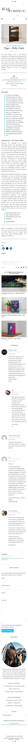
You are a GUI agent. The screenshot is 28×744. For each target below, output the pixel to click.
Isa (3, 267)
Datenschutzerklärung (9, 738)
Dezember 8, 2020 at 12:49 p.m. (14, 512)
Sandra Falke (12, 350)
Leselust (17, 723)
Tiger (15, 264)
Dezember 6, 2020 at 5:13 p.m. (14, 459)
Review (18, 262)
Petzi (9, 724)
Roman (10, 264)
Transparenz (16, 739)
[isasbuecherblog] (14, 10)
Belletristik (10, 45)
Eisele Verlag (5, 262)
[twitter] (15, 1)
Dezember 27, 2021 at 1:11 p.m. (7, 556)
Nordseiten (5, 724)
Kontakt (22, 738)
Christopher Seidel (14, 435)
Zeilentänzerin (12, 511)
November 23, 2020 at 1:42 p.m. (18, 392)
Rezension (18, 45)
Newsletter (10, 739)
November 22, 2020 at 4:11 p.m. (14, 351)
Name (3, 578)
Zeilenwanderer (23, 724)
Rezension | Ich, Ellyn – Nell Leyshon (11, 338)
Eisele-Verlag (18, 81)
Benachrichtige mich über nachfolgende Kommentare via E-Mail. (11, 626)
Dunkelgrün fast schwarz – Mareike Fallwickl (13, 293)
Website (3, 593)
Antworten (11, 354)
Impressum (16, 738)
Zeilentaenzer (14, 724)
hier (20, 678)
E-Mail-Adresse (5, 585)
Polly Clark (12, 262)
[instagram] (12, 1)
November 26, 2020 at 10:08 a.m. (15, 437)
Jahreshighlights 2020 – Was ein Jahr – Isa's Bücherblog (12, 558)
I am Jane (11, 723)
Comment (4, 600)
